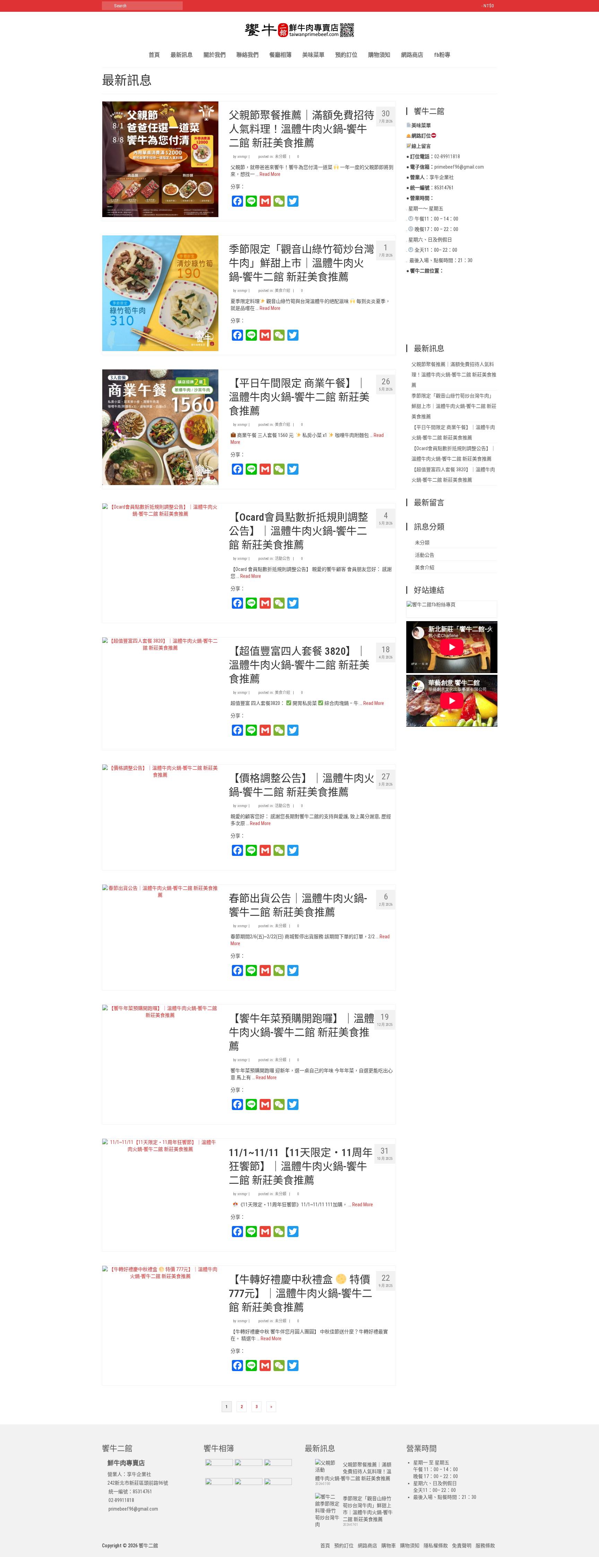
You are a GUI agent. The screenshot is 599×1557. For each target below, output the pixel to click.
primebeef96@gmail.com (132, 1509)
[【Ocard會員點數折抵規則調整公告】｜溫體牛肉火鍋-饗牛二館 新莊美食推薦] (160, 509)
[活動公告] (277, 1467)
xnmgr (242, 156)
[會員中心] (466, 6)
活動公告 (282, 558)
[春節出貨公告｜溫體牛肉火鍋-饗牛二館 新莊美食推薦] (160, 891)
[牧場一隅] (218, 1467)
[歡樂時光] (218, 1486)
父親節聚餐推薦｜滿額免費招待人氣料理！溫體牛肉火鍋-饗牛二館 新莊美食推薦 (453, 374)
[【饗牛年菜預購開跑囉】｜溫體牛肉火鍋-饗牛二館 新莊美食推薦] (160, 1011)
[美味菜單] (277, 1486)
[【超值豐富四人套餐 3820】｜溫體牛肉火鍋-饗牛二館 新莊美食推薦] (160, 643)
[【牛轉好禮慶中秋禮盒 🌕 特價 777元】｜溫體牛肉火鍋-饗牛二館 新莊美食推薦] (160, 1272)
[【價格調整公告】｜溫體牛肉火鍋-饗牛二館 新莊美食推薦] (160, 770)
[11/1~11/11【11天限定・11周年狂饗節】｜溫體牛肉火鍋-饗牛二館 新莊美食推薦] (160, 1145)
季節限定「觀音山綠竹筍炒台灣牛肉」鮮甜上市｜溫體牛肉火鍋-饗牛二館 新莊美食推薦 (453, 406)
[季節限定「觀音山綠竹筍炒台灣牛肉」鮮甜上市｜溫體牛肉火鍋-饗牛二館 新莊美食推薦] (160, 293)
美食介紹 (282, 290)
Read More (270, 174)
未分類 (280, 156)
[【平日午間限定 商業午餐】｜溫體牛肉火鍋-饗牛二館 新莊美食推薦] (160, 427)
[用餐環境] (247, 1486)
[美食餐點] (247, 1467)
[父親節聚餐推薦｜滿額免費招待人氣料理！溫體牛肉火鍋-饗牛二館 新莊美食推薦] (160, 159)
